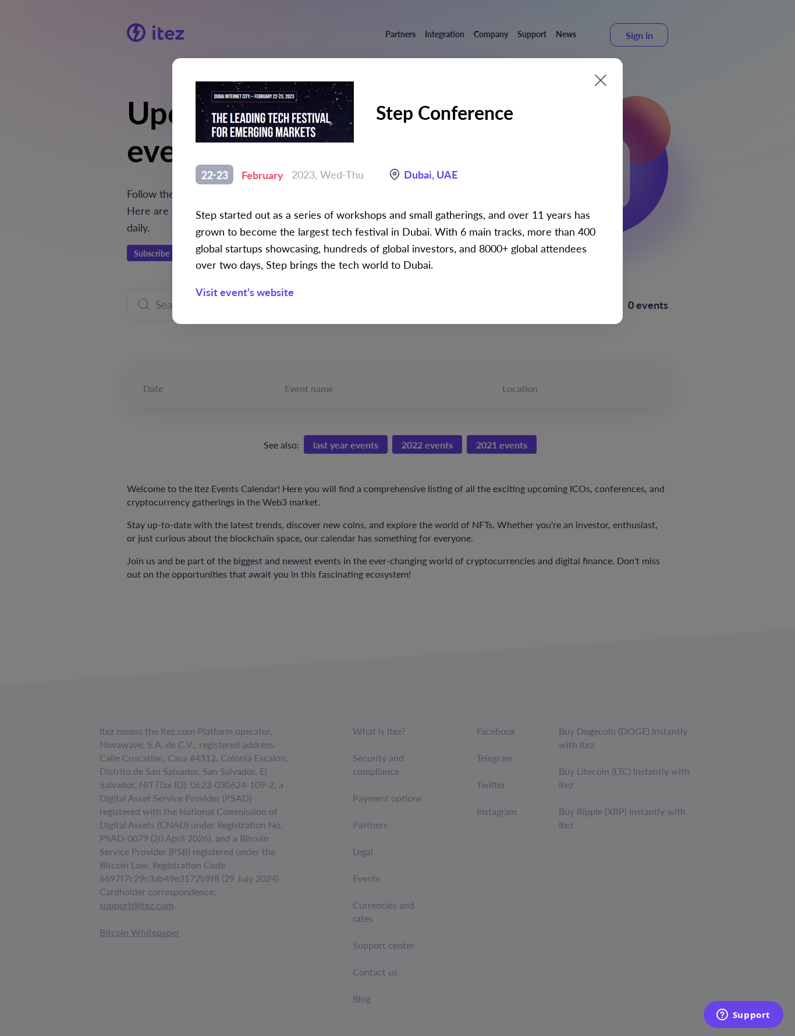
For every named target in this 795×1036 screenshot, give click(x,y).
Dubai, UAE (430, 174)
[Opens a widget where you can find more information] (743, 1015)
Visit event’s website (245, 291)
